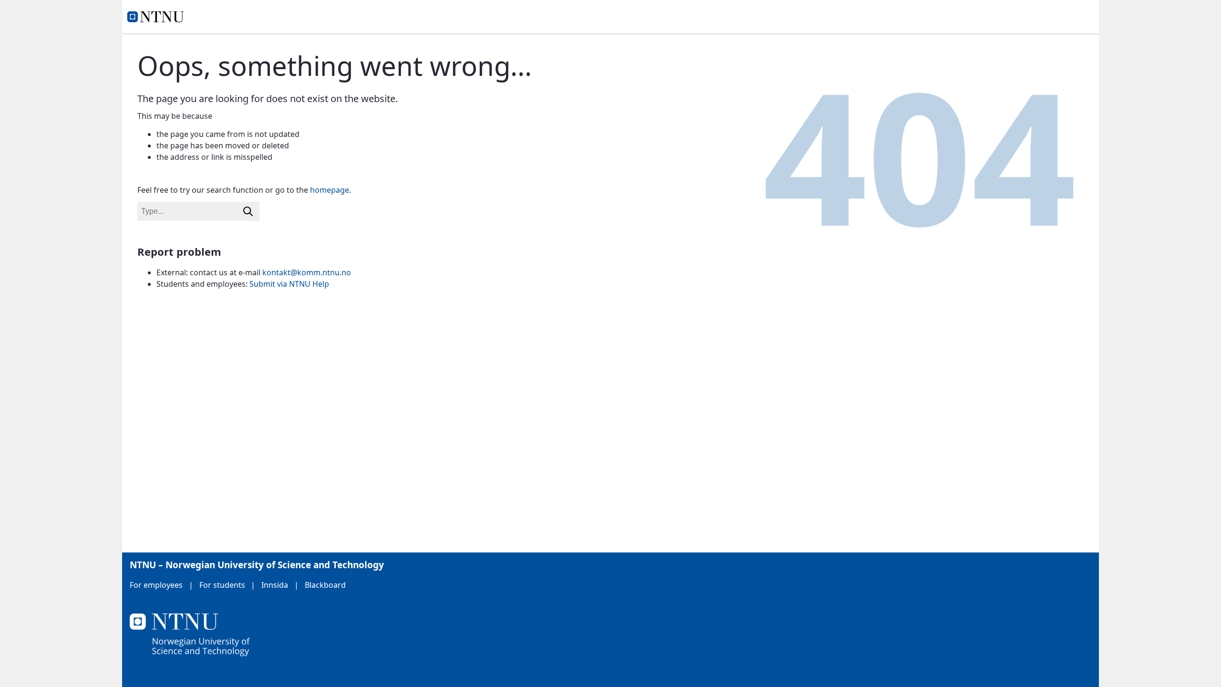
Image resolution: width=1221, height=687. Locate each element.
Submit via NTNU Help (289, 284)
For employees (156, 585)
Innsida (274, 585)
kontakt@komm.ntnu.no (306, 272)
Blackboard (325, 585)
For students (222, 585)
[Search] (248, 211)
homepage (329, 190)
